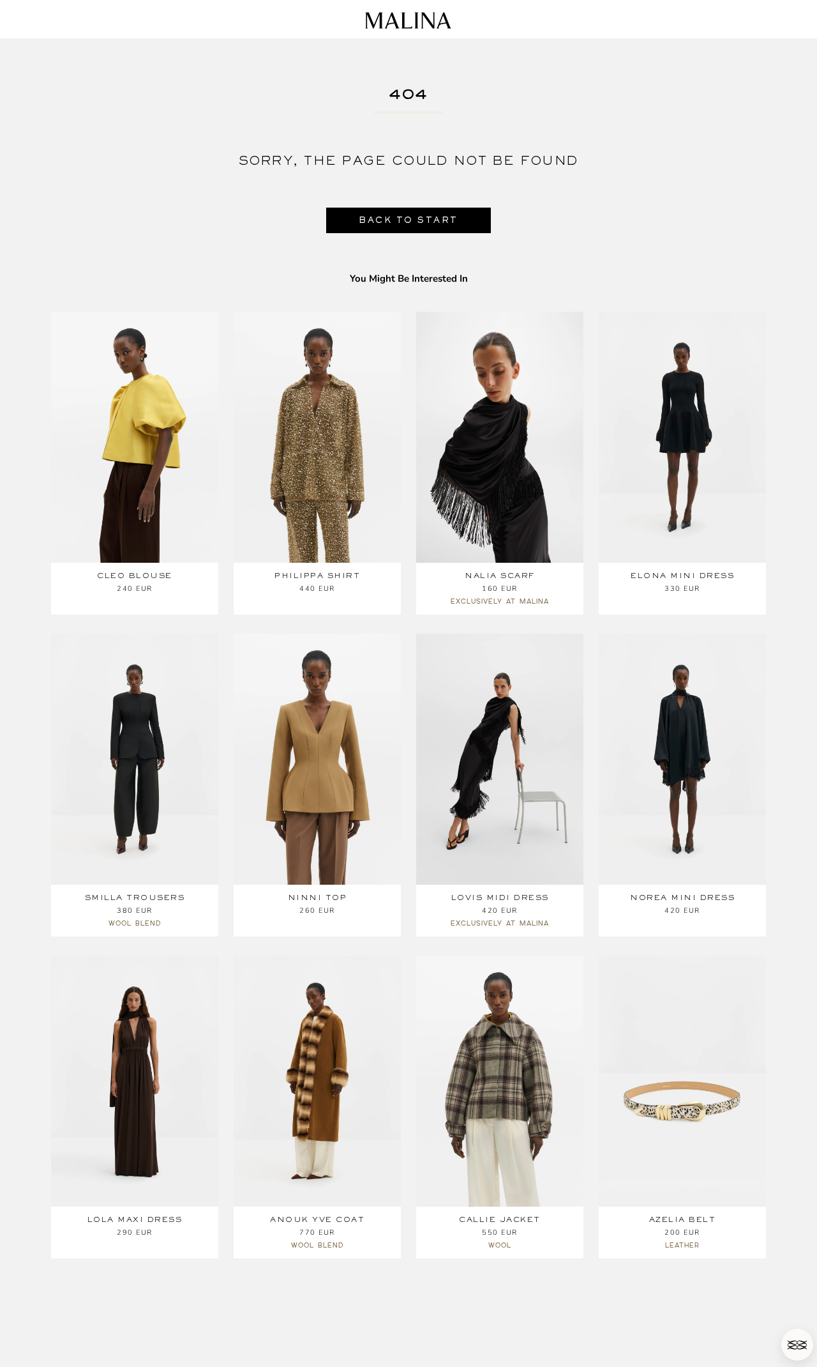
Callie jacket (500, 1219)
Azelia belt (682, 1219)
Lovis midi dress (500, 897)
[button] (797, 1345)
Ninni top (317, 897)
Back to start (408, 220)
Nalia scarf (500, 575)
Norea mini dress (682, 897)
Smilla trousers (135, 897)
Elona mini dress (682, 575)
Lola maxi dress (135, 1219)
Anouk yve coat (317, 1219)
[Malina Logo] (408, 20)
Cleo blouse (134, 575)
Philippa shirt (317, 575)
